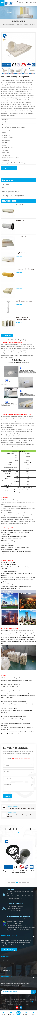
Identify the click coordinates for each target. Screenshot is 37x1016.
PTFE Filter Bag (21, 221)
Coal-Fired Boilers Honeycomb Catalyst (23, 318)
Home (6, 24)
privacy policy (25, 1004)
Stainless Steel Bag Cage (24, 301)
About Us (6, 961)
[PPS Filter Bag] (8, 211)
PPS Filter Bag (20, 205)
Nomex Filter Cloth (22, 237)
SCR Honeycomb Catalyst (10, 192)
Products (6, 964)
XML (18, 1004)
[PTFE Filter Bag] (8, 227)
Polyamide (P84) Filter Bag (25, 269)
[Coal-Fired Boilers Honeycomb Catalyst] (8, 323)
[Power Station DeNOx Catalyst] (8, 291)
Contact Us (6, 970)
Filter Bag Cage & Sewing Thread (13, 196)
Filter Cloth (5, 188)
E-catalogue (8, 950)
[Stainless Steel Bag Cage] (8, 307)
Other (11, 24)
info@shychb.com (17, 906)
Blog (8, 1004)
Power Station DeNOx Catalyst (25, 285)
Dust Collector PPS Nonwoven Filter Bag (18, 871)
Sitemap (13, 1004)
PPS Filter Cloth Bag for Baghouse (21, 759)
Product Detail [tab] (7, 335)
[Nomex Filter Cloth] (8, 243)
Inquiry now (8, 168)
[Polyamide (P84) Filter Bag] (8, 275)
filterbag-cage (16, 909)
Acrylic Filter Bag (21, 253)
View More (19, 208)
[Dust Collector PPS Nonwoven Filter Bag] (18, 854)
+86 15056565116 (15, 911)
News (4, 967)
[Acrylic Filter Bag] (8, 259)
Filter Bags (5, 184)
